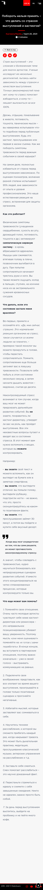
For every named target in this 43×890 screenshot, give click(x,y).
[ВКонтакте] (10, 55)
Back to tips (11, 50)
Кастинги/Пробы (14, 34)
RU (34, 3)
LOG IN (26, 3)
